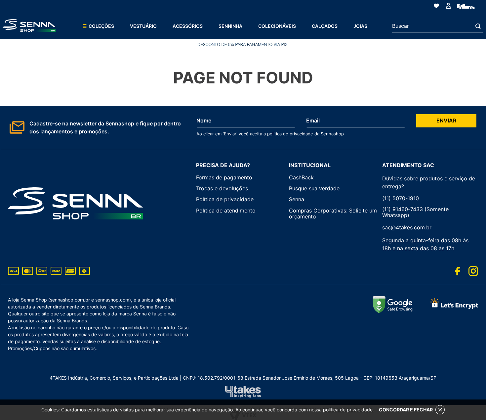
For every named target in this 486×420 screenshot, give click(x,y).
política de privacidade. (348, 409)
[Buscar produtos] (479, 26)
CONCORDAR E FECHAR (406, 409)
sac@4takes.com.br (406, 227)
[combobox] (437, 26)
